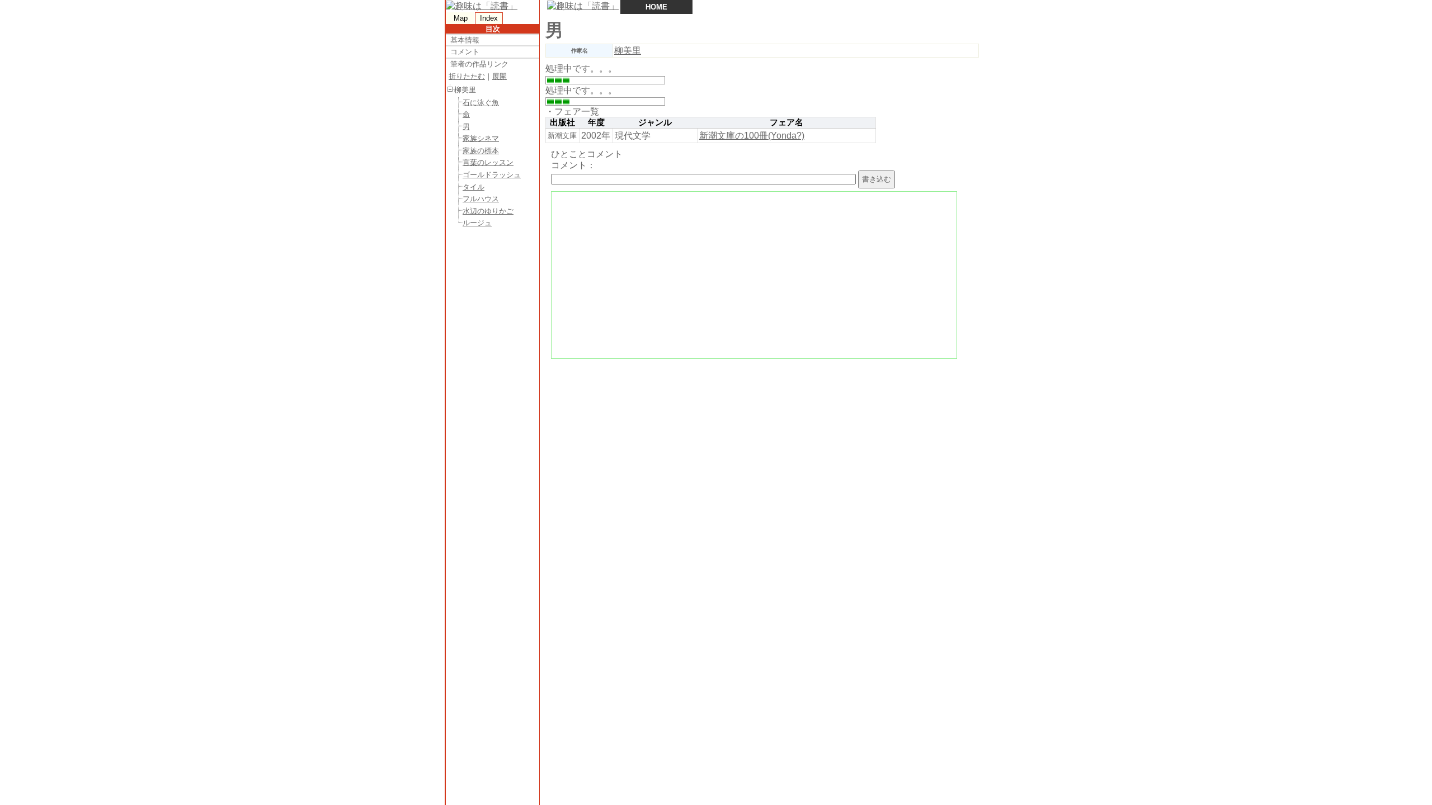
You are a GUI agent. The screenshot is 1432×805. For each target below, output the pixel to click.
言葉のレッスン (488, 162)
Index (489, 18)
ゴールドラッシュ (492, 175)
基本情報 (464, 40)
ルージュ (477, 223)
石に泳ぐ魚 (481, 102)
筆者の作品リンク (479, 64)
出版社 (562, 122)
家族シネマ (481, 138)
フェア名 (786, 122)
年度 (596, 122)
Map (461, 18)
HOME (656, 7)
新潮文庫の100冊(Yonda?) (751, 135)
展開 (499, 76)
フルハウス (481, 199)
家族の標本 (481, 150)
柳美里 (627, 50)
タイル (473, 187)
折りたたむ (467, 76)
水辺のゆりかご (488, 211)
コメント (464, 52)
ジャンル (655, 122)
